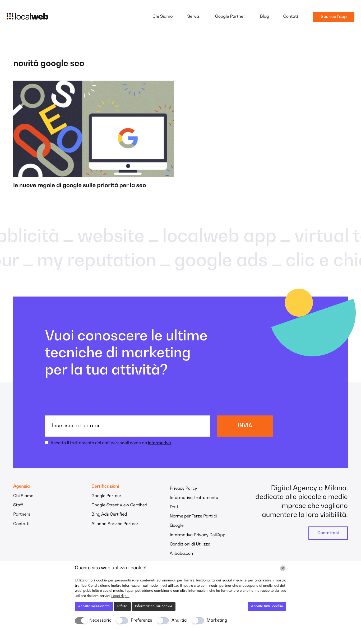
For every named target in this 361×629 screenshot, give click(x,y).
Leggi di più (120, 596)
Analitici (179, 620)
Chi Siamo (162, 17)
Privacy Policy (183, 489)
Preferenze (141, 620)
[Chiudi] (282, 568)
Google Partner (230, 17)
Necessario (100, 620)
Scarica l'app (334, 17)
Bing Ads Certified (109, 514)
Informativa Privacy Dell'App (197, 535)
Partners (21, 514)
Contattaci (328, 533)
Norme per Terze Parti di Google (193, 521)
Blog (264, 17)
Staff (18, 505)
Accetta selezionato (94, 606)
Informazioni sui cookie (153, 606)
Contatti (291, 17)
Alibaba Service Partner (114, 524)
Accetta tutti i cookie (267, 606)
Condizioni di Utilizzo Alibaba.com (190, 549)
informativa (159, 443)
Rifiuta (122, 606)
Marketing (217, 620)
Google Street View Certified (119, 505)
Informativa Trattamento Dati (194, 502)
